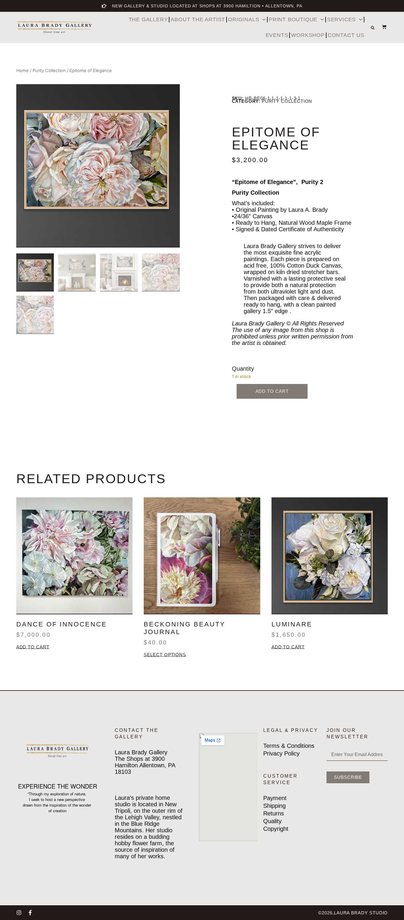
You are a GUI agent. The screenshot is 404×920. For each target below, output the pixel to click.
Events (277, 35)
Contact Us (346, 35)
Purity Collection (49, 70)
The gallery (148, 19)
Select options (165, 655)
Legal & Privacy (290, 730)
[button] (372, 28)
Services (341, 19)
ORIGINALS (243, 19)
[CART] (381, 27)
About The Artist (198, 19)
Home (22, 70)
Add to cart (272, 391)
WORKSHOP (307, 35)
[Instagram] (19, 912)
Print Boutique (293, 19)
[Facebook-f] (30, 912)
